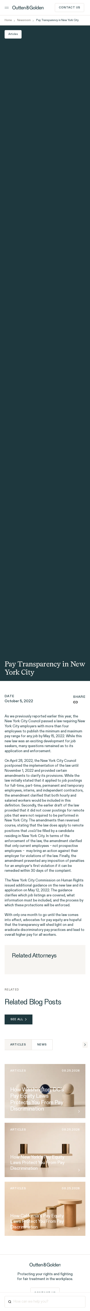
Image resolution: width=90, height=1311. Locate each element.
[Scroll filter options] (85, 1045)
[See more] (78, 1111)
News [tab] (42, 1044)
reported (39, 716)
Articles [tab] (18, 1044)
